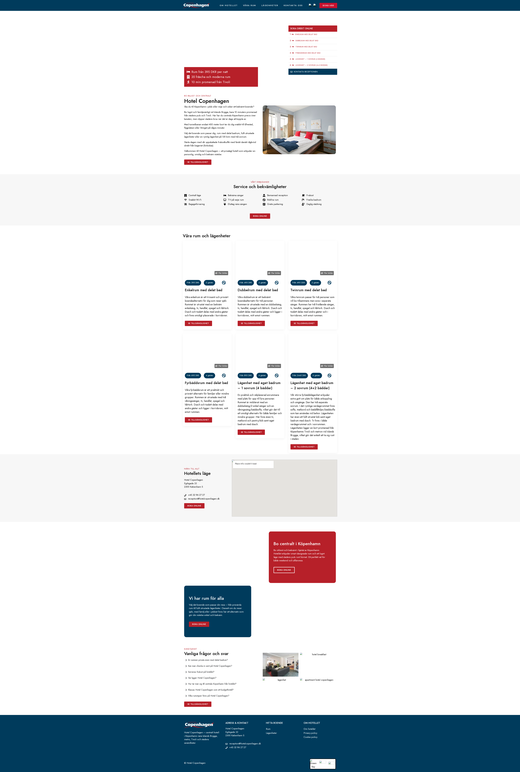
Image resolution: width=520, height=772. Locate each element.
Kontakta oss (293, 5)
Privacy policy (310, 733)
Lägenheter (269, 5)
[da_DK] (310, 5)
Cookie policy (310, 737)
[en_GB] (315, 5)
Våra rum (249, 5)
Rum (268, 729)
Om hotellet (229, 5)
